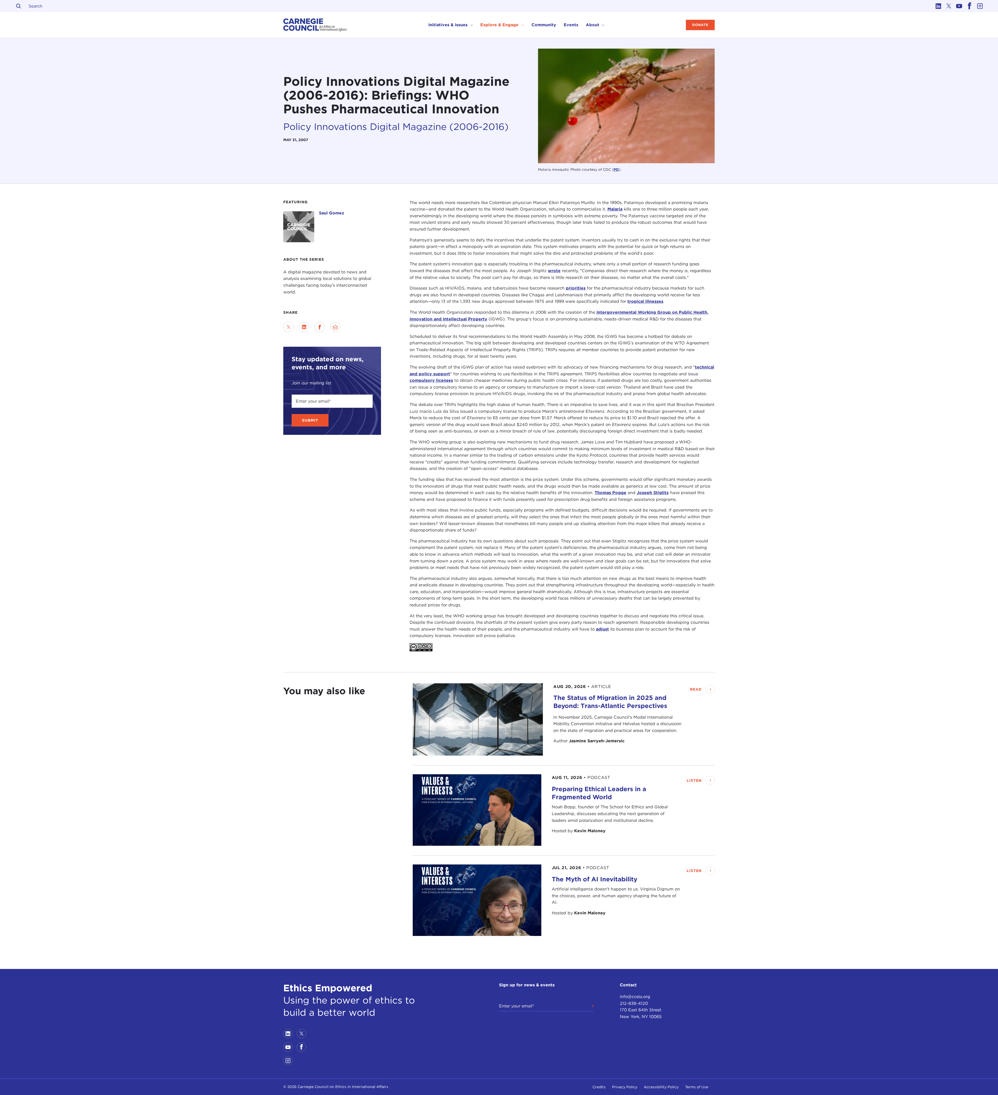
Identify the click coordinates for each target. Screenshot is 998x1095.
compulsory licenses (431, 380)
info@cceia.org (635, 996)
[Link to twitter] (948, 6)
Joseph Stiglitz (653, 492)
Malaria (614, 209)
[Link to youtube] (959, 6)
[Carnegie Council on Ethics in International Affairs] (315, 24)
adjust (602, 629)
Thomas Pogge (610, 492)
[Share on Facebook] (319, 327)
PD (616, 169)
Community (543, 24)
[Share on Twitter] (288, 327)
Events (571, 24)
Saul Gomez (331, 213)
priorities (576, 288)
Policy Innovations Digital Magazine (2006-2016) (396, 126)
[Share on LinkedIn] (304, 327)
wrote (554, 270)
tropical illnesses (645, 301)
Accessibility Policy (661, 1087)
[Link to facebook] (969, 6)
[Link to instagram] (980, 6)
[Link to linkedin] (938, 6)
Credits (599, 1087)
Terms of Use (696, 1087)
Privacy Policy (624, 1087)
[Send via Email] (335, 327)
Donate (700, 25)
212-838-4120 (634, 1003)
